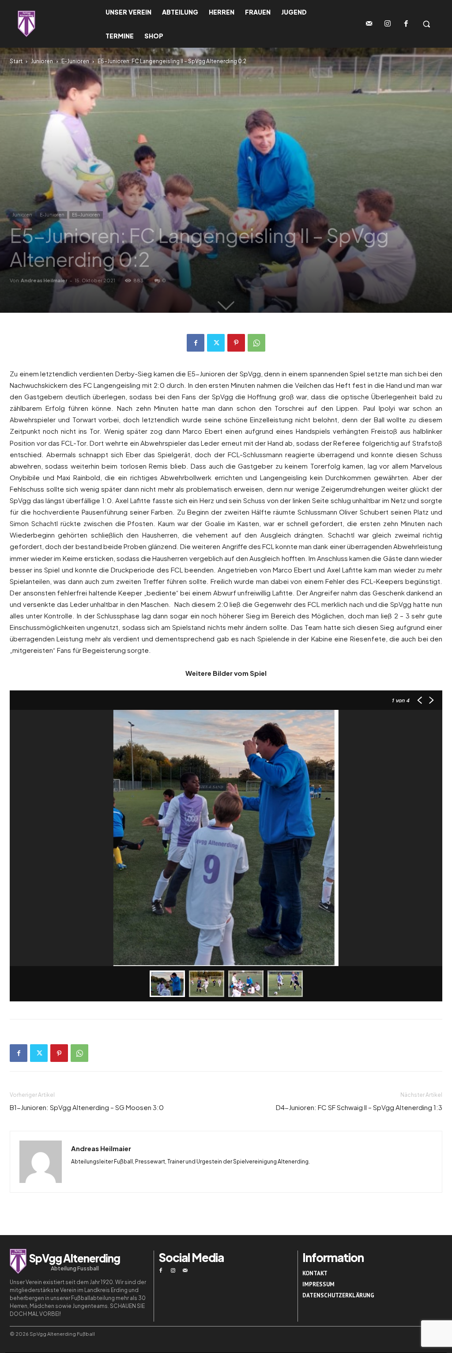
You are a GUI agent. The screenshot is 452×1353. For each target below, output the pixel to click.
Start (16, 61)
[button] (426, 24)
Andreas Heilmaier (44, 280)
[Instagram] (387, 24)
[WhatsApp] (256, 343)
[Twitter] (216, 343)
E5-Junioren (86, 214)
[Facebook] (406, 24)
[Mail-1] (369, 24)
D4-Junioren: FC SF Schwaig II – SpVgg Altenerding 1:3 (359, 1107)
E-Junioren (75, 61)
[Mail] (185, 1271)
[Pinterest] (236, 343)
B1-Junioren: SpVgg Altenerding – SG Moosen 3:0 (87, 1107)
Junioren (42, 61)
